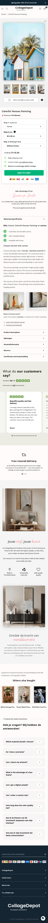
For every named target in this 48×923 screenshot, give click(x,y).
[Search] (7, 8)
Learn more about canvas (15, 322)
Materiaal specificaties (13, 219)
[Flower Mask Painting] (24, 695)
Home (3, 14)
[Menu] (2, 8)
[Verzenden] (44, 854)
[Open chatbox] (43, 918)
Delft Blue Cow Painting (39, 707)
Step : (8, 132)
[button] (24, 126)
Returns (7, 350)
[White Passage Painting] (8, 695)
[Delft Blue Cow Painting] (40, 695)
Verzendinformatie (11, 344)
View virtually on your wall (23, 100)
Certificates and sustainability (16, 356)
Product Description (12, 332)
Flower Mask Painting (24, 707)
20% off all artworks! (24, 3)
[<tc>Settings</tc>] (40, 8)
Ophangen (8, 338)
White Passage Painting (8, 707)
